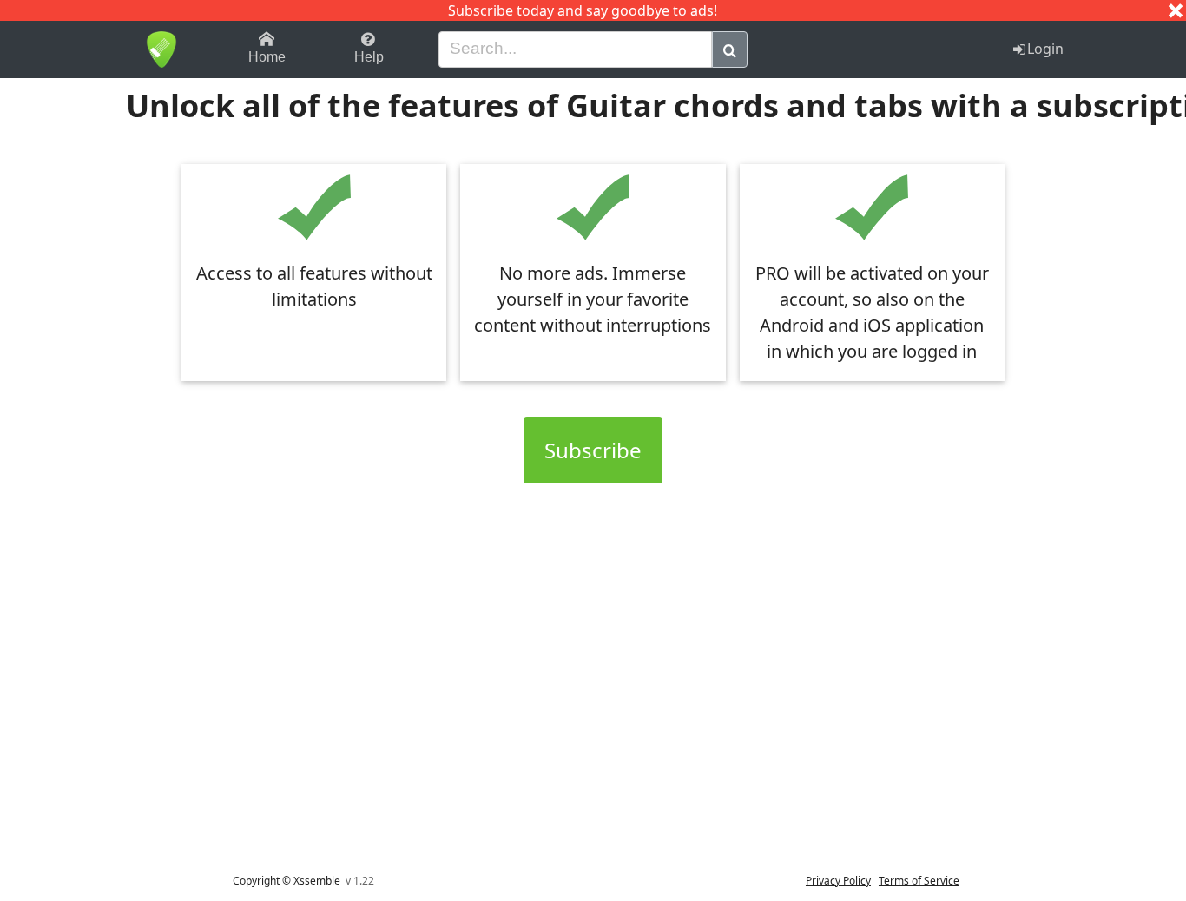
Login (1045, 48)
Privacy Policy (838, 880)
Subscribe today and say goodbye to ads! (582, 10)
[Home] (161, 49)
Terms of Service (919, 880)
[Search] (730, 49)
